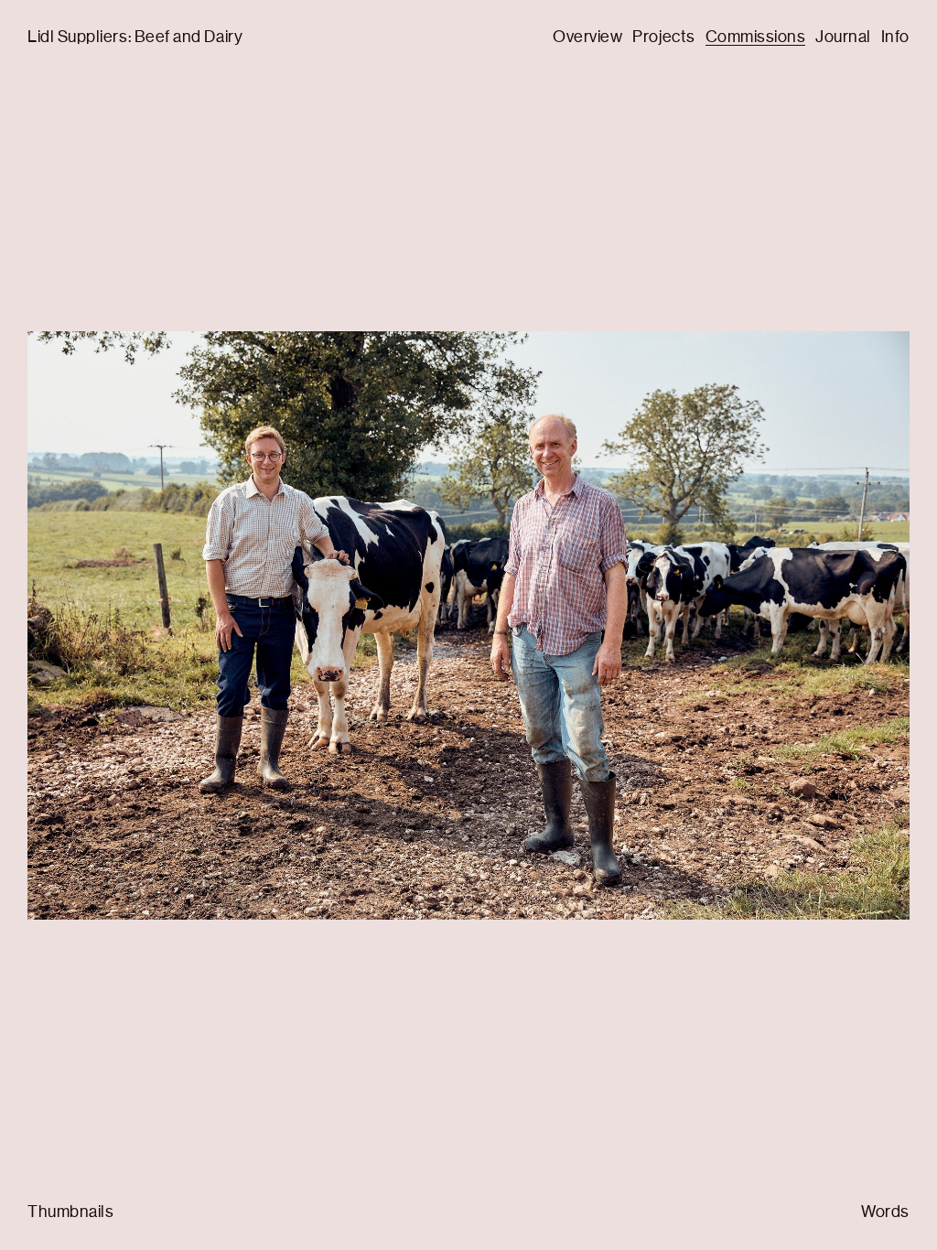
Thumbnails (70, 1211)
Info (895, 36)
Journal (843, 36)
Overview (587, 36)
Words (885, 1211)
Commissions (755, 36)
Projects (663, 36)
